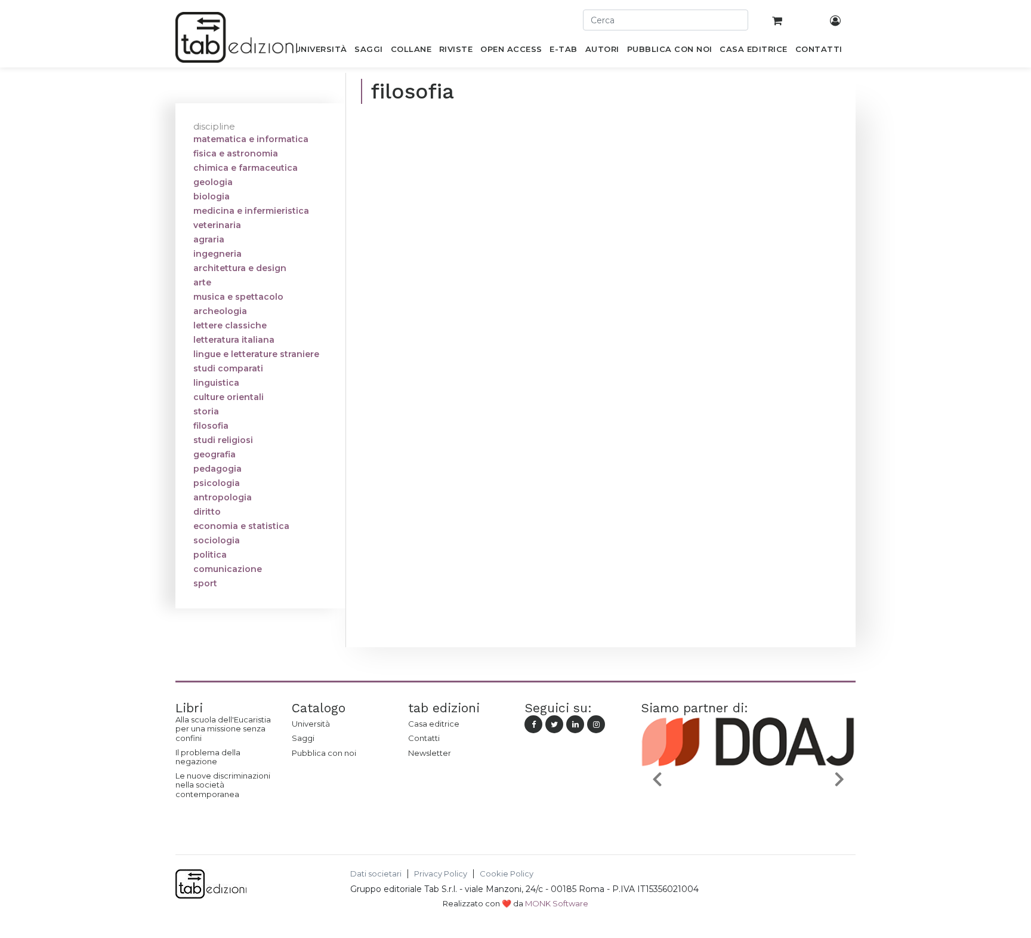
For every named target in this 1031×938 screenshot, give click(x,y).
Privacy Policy (440, 873)
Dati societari (376, 873)
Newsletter (429, 753)
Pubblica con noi (324, 753)
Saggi (303, 738)
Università (311, 723)
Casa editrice (433, 723)
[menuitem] (321, 51)
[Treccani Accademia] (804, 807)
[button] (657, 778)
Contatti (424, 738)
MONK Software (556, 903)
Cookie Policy (506, 873)
